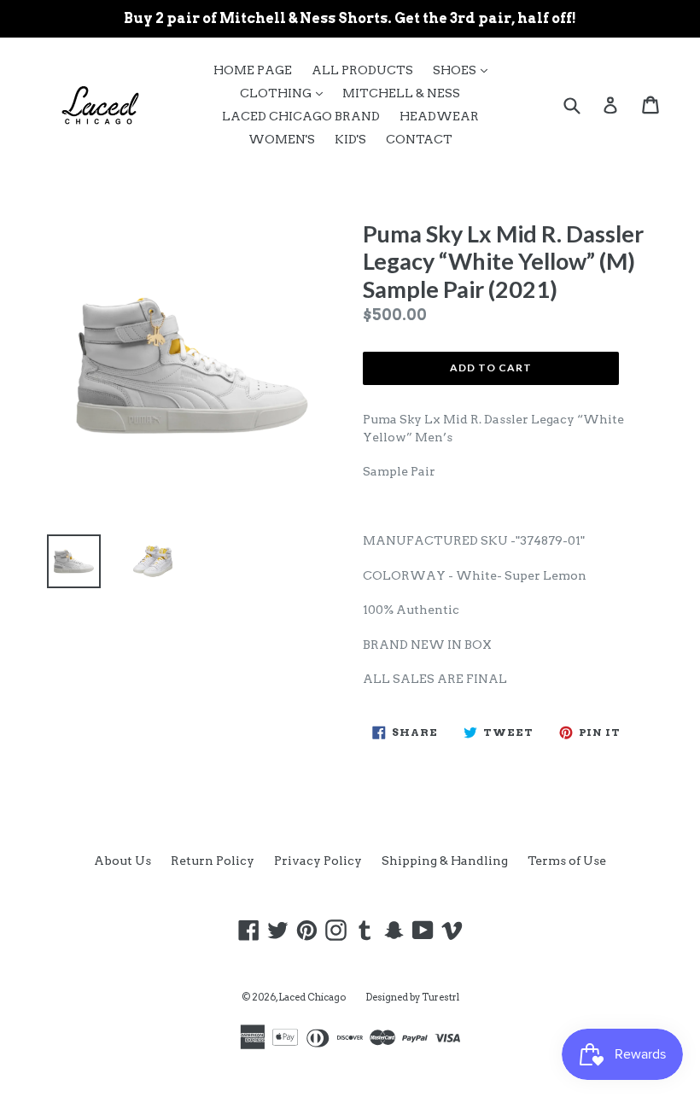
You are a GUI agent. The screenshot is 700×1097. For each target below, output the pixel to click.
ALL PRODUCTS (362, 70)
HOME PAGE (252, 70)
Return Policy (212, 860)
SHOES (464, 69)
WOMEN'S (281, 139)
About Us (122, 860)
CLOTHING (285, 92)
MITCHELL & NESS (401, 93)
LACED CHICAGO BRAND (301, 116)
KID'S (350, 139)
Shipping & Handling (445, 860)
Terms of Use (567, 860)
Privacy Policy (318, 860)
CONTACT (419, 139)
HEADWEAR (439, 116)
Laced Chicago (312, 997)
